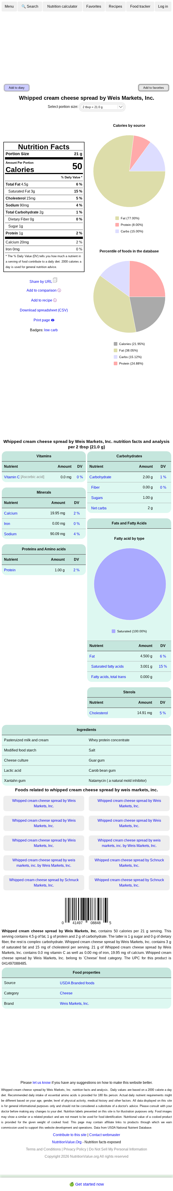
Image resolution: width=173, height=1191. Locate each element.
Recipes (115, 6)
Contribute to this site (69, 1135)
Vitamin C (12, 477)
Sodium (10, 534)
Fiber (95, 487)
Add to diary (17, 87)
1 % (163, 477)
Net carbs (99, 508)
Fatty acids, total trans (108, 677)
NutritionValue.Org (67, 1142)
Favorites (93, 6)
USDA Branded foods (77, 983)
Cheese (66, 993)
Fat (92, 656)
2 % (77, 513)
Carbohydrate (100, 477)
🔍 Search (29, 6)
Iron (7, 524)
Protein (10, 570)
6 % (163, 656)
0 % (80, 477)
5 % (163, 713)
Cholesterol (98, 713)
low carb (51, 330)
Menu (9, 6)
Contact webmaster (104, 1135)
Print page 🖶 (44, 320)
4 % (77, 534)
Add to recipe (41, 300)
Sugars (97, 498)
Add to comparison (42, 290)
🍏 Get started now (86, 1184)
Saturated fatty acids (107, 666)
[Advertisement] (86, 45)
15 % (163, 666)
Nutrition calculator (62, 6)
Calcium (10, 513)
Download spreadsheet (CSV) (44, 310)
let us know (42, 1082)
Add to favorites (153, 87)
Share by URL (41, 282)
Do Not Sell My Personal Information (118, 1149)
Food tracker (140, 6)
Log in (163, 6)
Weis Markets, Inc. (74, 1003)
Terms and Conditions (43, 1149)
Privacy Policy (75, 1149)
